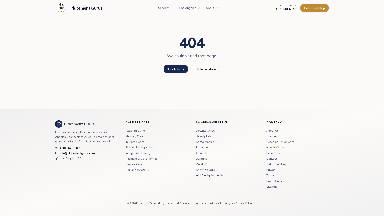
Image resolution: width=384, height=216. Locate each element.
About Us (272, 130)
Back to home (176, 69)
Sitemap (272, 186)
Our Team (273, 136)
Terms (270, 175)
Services (164, 8)
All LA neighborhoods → (211, 175)
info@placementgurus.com (77, 153)
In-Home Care (135, 142)
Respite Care (134, 164)
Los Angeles (187, 8)
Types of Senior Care (280, 142)
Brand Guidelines (277, 181)
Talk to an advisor (205, 69)
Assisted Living (135, 130)
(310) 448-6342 (285, 9)
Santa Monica (205, 142)
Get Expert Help (314, 8)
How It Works (275, 147)
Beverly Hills (203, 136)
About (210, 8)
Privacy (271, 170)
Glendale (202, 153)
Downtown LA (205, 130)
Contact (271, 158)
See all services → (137, 170)
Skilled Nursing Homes (140, 147)
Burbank (201, 158)
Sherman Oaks (206, 170)
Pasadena (203, 147)
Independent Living (138, 153)
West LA (201, 164)
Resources (273, 153)
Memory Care (134, 136)
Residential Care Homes (141, 158)
